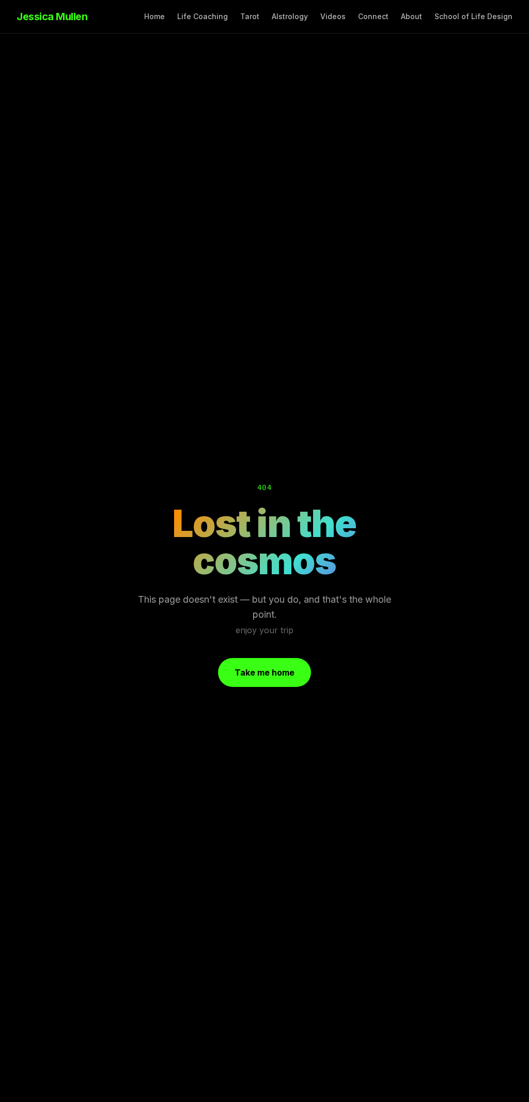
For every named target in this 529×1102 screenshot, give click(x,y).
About (411, 16)
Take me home (264, 672)
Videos (333, 16)
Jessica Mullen (52, 16)
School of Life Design (473, 16)
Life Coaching (202, 16)
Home (154, 16)
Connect (373, 16)
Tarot (249, 16)
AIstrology (290, 16)
